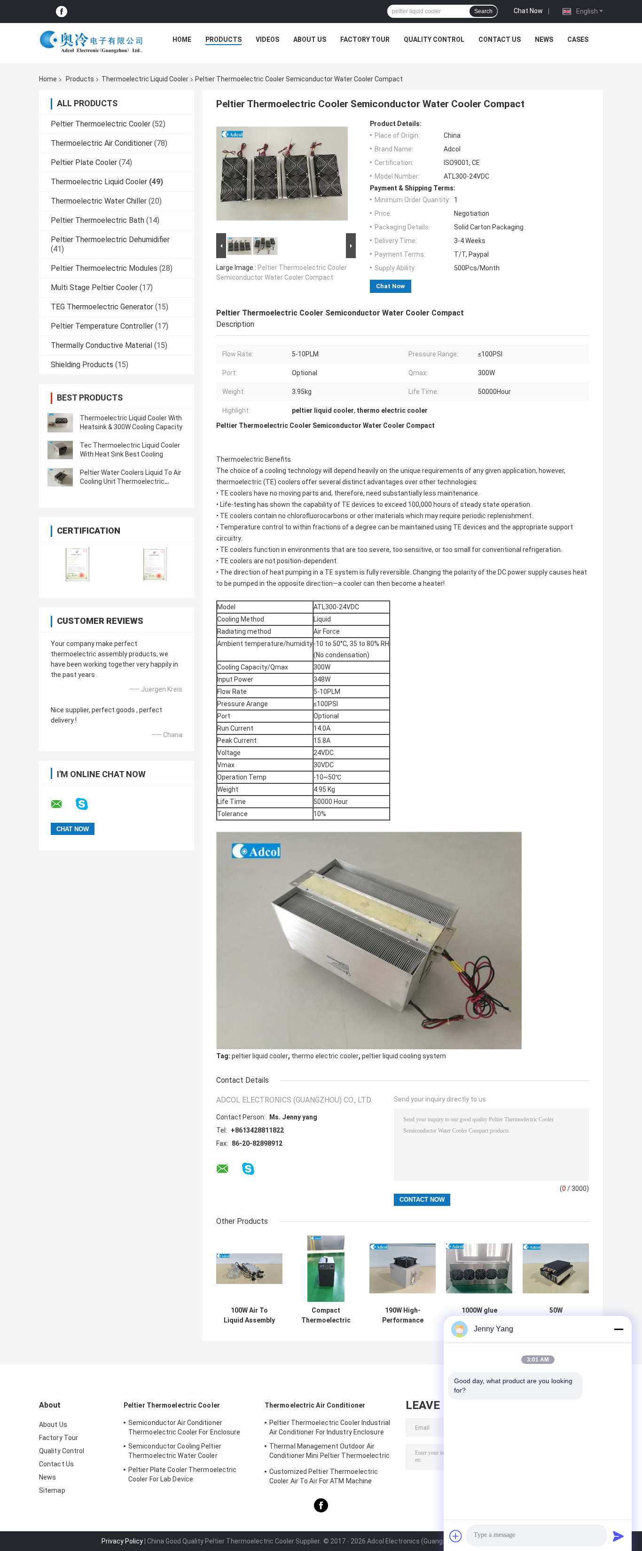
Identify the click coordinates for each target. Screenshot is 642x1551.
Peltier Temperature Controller (102, 326)
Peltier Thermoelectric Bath (97, 220)
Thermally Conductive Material (101, 345)
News (544, 39)
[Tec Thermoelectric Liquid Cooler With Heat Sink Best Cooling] (60, 450)
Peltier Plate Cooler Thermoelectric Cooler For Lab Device (182, 1474)
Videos (267, 39)
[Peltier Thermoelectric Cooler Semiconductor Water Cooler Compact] (282, 175)
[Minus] (618, 1329)
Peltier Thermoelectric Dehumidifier (110, 239)
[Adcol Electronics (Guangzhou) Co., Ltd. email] (62, 804)
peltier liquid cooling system (404, 1056)
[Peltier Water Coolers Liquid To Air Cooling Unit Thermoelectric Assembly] (60, 477)
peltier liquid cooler (260, 1056)
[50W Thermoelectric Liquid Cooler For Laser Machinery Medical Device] (556, 1269)
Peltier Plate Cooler (84, 162)
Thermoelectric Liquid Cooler (145, 79)
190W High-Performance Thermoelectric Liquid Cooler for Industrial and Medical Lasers (403, 1315)
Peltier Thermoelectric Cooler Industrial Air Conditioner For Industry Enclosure (329, 1427)
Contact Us (499, 39)
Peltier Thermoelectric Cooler (100, 123)
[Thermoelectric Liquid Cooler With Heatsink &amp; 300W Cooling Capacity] (60, 422)
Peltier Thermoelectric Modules (104, 268)
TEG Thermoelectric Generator (102, 306)
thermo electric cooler (325, 1056)
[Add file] (455, 1536)
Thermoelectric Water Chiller (99, 201)
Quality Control (434, 39)
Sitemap (52, 1490)
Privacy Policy (122, 1541)
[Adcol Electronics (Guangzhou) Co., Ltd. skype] (88, 804)
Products (223, 39)
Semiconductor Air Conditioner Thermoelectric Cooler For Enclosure (184, 1427)
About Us (309, 39)
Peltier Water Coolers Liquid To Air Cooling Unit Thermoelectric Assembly (130, 481)
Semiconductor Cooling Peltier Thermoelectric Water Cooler (174, 1450)
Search (483, 11)
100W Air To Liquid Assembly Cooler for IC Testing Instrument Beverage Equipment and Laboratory (249, 1315)
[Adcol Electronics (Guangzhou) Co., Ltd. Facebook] (61, 11)
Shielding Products (82, 364)
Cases (577, 39)
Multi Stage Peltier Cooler (94, 287)
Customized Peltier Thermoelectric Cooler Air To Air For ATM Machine (323, 1476)
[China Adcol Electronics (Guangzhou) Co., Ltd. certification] (78, 564)
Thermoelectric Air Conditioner (101, 143)
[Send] (618, 1536)
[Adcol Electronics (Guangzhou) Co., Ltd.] (91, 42)
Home (181, 39)
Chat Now (528, 11)
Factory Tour (365, 39)
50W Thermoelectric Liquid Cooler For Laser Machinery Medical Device (555, 1315)
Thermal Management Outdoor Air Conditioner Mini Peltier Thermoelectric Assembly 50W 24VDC (329, 1452)
